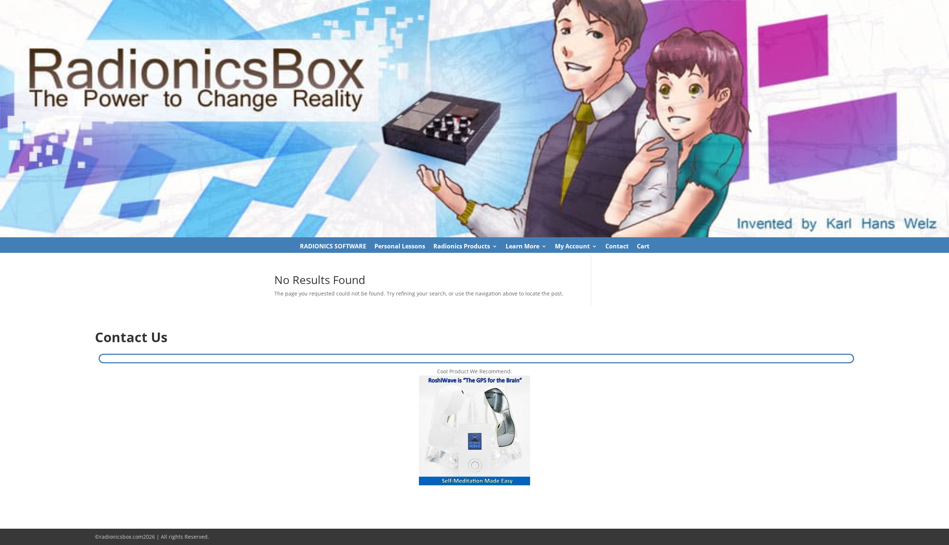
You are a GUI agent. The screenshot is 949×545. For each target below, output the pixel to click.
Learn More (522, 247)
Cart (643, 247)
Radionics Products (461, 247)
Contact (617, 247)
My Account (572, 247)
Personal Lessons (399, 247)
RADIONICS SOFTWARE (333, 247)
